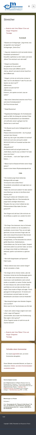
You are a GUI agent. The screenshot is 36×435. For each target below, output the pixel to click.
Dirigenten (14, 31)
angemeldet (15, 354)
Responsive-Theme (25, 423)
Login (4, 416)
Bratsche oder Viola (12, 28)
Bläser (21, 28)
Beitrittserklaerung (14, 389)
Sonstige (9, 33)
